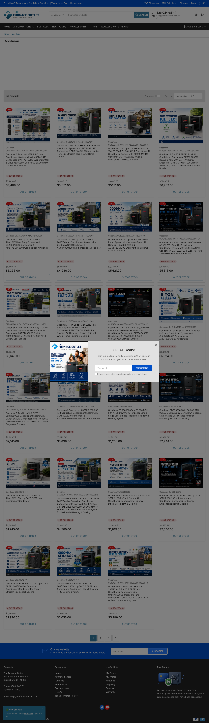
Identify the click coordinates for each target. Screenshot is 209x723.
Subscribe (142, 368)
